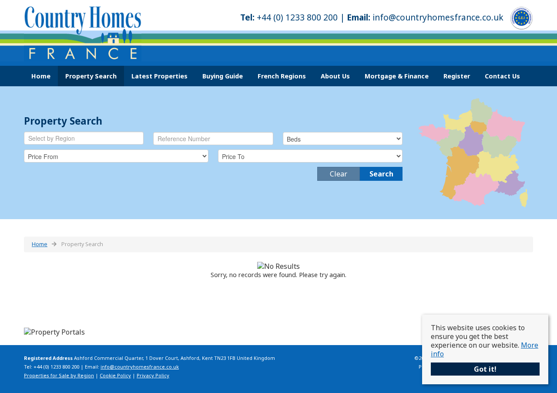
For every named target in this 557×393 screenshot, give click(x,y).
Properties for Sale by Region (59, 375)
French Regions (282, 76)
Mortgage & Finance (397, 76)
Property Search (91, 76)
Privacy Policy (153, 375)
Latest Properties (159, 76)
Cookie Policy (115, 375)
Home (40, 76)
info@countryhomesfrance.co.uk (437, 17)
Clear (338, 174)
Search (381, 174)
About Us (335, 76)
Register (456, 76)
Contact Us (502, 76)
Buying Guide (222, 76)
